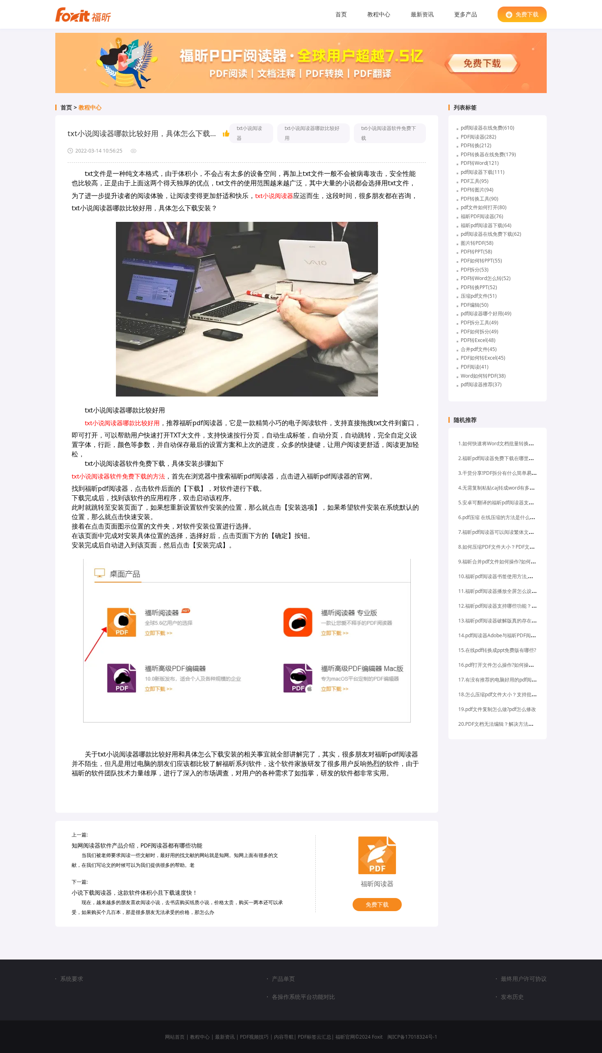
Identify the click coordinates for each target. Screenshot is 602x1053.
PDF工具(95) (475, 181)
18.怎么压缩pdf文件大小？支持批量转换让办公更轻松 (517, 694)
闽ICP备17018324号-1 (412, 1036)
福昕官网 (345, 1036)
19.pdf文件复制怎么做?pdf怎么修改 (497, 709)
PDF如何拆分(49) (479, 331)
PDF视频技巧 (254, 1036)
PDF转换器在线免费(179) (488, 154)
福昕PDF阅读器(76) (482, 216)
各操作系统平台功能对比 (303, 997)
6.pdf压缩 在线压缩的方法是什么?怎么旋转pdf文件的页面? (522, 517)
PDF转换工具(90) (479, 198)
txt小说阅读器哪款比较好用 (312, 133)
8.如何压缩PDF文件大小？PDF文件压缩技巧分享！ (513, 546)
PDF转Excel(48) (478, 340)
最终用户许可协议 (524, 979)
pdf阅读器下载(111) (483, 172)
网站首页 (175, 1036)
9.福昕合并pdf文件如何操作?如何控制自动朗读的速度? (517, 561)
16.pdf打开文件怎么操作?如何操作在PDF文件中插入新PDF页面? (528, 664)
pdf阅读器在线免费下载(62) (491, 233)
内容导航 (284, 1036)
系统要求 (71, 978)
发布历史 (512, 997)
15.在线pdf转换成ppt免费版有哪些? (497, 650)
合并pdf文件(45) (479, 349)
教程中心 (378, 14)
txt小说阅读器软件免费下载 (388, 133)
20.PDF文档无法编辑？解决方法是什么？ (503, 723)
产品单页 (283, 979)
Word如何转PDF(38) (483, 375)
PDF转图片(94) (477, 189)
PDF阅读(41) (475, 366)
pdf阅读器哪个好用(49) (486, 313)
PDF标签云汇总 (314, 1036)
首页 (341, 14)
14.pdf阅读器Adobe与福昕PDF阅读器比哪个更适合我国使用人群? (530, 635)
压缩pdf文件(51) (479, 295)
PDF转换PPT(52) (479, 287)
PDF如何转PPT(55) (481, 260)
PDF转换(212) (476, 145)
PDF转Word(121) (480, 163)
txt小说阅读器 (249, 133)
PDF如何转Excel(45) (483, 357)
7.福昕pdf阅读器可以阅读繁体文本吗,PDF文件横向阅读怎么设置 (528, 532)
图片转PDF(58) (477, 242)
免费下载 (527, 14)
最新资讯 (422, 14)
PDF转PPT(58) (476, 251)
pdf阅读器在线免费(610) (487, 127)
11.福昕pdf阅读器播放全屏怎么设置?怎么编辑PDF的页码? (521, 591)
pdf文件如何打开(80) (484, 207)
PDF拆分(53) (475, 269)
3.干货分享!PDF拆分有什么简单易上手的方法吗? (510, 473)
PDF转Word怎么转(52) (486, 278)
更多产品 (465, 14)
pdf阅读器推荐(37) (481, 384)
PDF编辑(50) (475, 304)
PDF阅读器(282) (478, 136)
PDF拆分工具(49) (479, 322)
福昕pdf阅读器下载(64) (486, 225)
